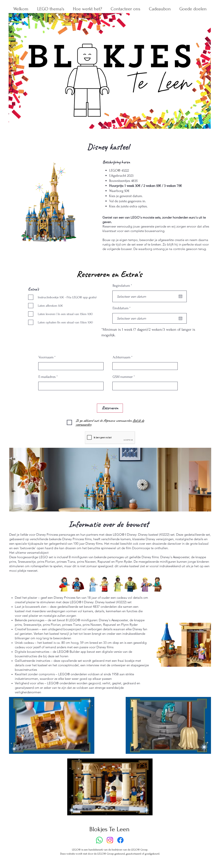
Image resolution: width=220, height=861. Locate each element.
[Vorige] (15, 202)
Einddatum (122, 308)
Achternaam (121, 357)
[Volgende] (82, 202)
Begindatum (123, 285)
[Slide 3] (54, 238)
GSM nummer (123, 376)
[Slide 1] (43, 238)
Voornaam (45, 357)
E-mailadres (47, 376)
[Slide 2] (48, 238)
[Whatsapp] (99, 840)
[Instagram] (110, 840)
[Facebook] (120, 840)
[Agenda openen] (180, 296)
